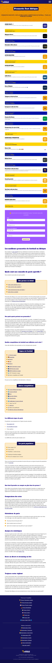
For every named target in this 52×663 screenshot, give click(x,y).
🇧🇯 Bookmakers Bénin (26, 627)
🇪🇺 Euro (10, 394)
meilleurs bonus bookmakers (18, 301)
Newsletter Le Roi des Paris (26, 172)
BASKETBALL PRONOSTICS (26, 141)
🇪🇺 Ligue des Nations (12, 396)
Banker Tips (21, 551)
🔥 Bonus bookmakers (26, 642)
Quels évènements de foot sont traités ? (16, 289)
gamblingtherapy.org (30, 657)
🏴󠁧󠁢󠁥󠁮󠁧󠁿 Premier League (12, 355)
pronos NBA (40, 331)
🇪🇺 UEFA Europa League (13, 368)
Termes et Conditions (23, 655)
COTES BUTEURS (26, 69)
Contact (29, 655)
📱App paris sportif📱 (26, 645)
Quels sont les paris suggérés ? (15, 286)
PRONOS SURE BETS (26, 203)
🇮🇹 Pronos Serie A (26, 610)
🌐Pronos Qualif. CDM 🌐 (26, 620)
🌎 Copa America (12, 398)
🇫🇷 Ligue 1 (10, 363)
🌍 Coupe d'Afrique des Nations (15, 389)
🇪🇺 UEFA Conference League (14, 370)
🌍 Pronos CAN (26, 617)
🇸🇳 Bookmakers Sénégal (26, 640)
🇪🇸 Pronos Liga (26, 615)
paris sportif (15, 251)
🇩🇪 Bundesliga (11, 357)
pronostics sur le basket (26, 331)
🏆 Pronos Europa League (26, 602)
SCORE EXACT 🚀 (26, 28)
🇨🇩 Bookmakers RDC (26, 635)
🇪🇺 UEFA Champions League (14, 366)
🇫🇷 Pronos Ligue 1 (26, 612)
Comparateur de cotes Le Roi (26, 131)
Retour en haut (33, 655)
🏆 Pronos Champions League (26, 600)
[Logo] (5, 2)
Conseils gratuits (26, 183)
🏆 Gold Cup (11, 405)
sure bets (11, 462)
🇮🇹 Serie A (10, 359)
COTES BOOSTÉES (26, 59)
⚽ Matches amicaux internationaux (15, 409)
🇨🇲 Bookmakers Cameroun (26, 630)
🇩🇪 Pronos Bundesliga (26, 607)
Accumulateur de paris (12, 426)
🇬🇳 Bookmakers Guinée (26, 637)
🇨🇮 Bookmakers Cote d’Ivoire (26, 632)
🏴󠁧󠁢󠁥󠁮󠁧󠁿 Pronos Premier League (26, 605)
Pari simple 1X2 (10, 424)
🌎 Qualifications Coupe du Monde (15, 401)
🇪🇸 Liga (9, 361)
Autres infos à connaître (13, 291)
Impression (18, 655)
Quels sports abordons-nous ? (14, 284)
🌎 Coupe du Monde (12, 391)
